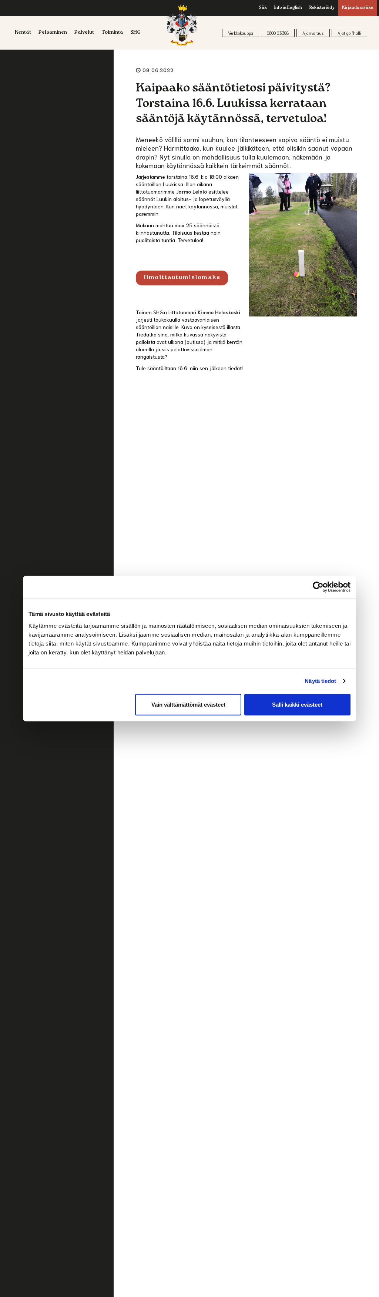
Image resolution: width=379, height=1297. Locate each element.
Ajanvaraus (313, 33)
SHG (135, 32)
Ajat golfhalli (349, 33)
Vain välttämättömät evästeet (188, 704)
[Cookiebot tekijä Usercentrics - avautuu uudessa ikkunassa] (318, 587)
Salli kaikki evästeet (297, 704)
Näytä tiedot (320, 681)
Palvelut (84, 32)
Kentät (23, 32)
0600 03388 (278, 33)
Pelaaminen (52, 32)
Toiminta (112, 32)
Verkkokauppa (240, 33)
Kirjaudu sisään (357, 8)
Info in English (288, 8)
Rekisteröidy (322, 8)
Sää (263, 8)
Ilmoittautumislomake (182, 278)
